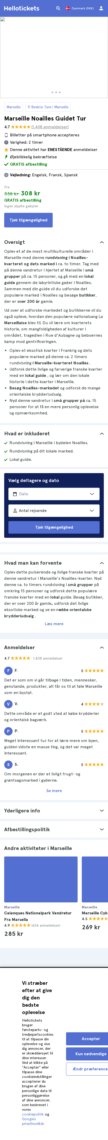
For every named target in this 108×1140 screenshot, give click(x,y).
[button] (54, 242)
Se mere (54, 790)
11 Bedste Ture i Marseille (48, 107)
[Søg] (58, 8)
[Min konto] (101, 8)
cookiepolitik (33, 1114)
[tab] (54, 242)
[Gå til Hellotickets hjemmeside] (22, 8)
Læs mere (54, 623)
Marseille (14, 107)
